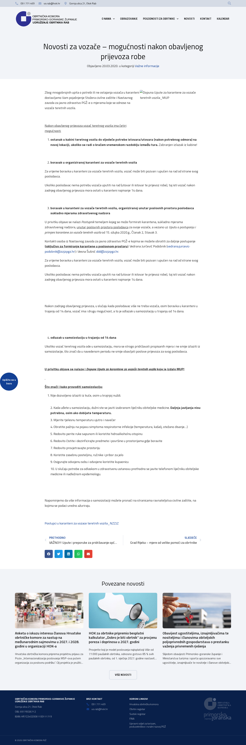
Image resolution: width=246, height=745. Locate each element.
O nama (106, 19)
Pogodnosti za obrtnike (159, 19)
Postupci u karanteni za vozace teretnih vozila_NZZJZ (82, 523)
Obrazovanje (129, 19)
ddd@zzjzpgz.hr (107, 251)
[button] (229, 3)
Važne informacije (147, 65)
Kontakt (205, 19)
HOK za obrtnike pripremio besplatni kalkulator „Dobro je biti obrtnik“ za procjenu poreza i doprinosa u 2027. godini (123, 637)
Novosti (189, 19)
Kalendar (223, 19)
